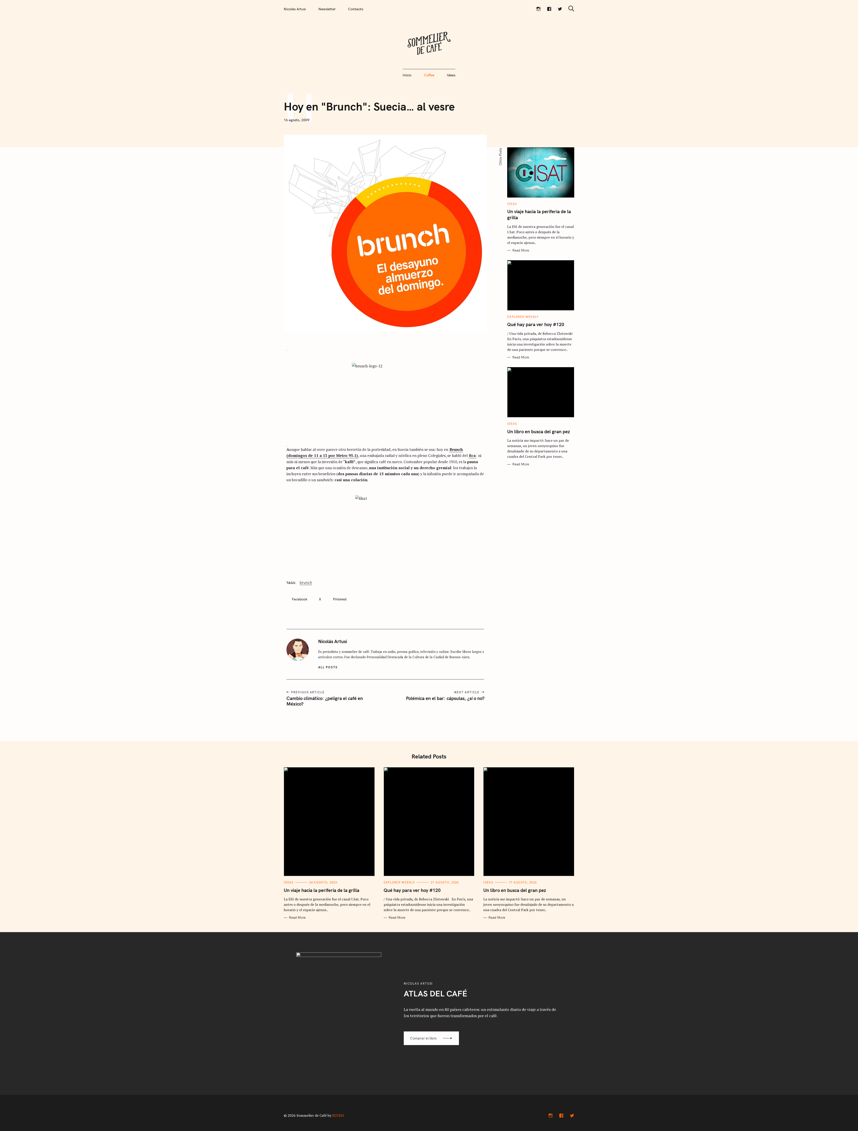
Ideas (451, 75)
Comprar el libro (423, 1038)
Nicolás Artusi (295, 9)
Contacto (355, 9)
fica (472, 455)
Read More (520, 250)
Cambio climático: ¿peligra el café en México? (324, 701)
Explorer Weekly (523, 317)
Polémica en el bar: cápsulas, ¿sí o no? (445, 698)
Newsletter (327, 9)
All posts (328, 667)
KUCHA (338, 1115)
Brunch (306, 582)
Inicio (407, 75)
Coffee (429, 75)
